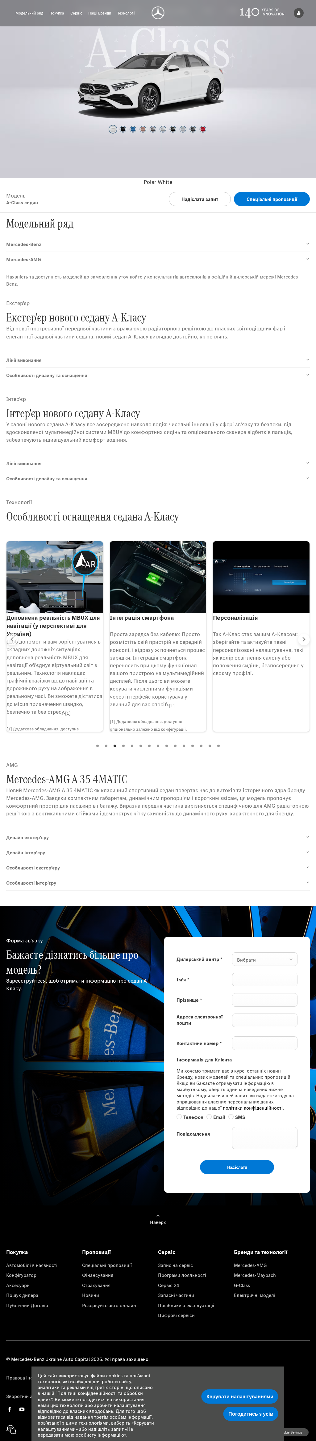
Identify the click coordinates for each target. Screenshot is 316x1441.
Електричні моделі (254, 1295)
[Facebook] (10, 1409)
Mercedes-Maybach (255, 1275)
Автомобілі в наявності (31, 1265)
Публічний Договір (27, 1305)
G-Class (242, 1285)
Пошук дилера (22, 1295)
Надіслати (237, 1167)
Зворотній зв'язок (26, 1396)
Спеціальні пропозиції (107, 1265)
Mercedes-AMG (250, 1265)
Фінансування (97, 1275)
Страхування (96, 1285)
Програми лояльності (182, 1275)
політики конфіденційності (253, 1108)
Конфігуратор (21, 1275)
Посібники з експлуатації (186, 1305)
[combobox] (264, 959)
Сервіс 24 (168, 1285)
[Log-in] (299, 13)
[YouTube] (22, 1409)
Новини (90, 1295)
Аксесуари (18, 1285)
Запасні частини (176, 1295)
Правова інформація (29, 1378)
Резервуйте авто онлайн (109, 1305)
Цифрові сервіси (176, 1315)
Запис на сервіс (175, 1265)
